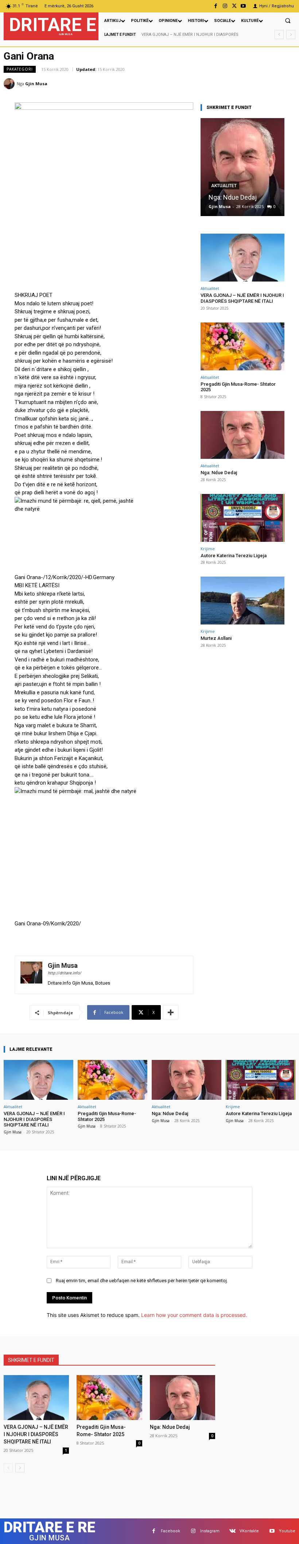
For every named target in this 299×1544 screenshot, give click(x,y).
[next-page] (19, 1467)
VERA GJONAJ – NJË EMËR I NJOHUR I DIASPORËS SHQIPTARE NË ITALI (242, 298)
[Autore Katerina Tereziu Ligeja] (242, 518)
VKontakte (249, 1531)
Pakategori (20, 69)
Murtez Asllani (216, 638)
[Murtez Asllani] (242, 600)
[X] (234, 6)
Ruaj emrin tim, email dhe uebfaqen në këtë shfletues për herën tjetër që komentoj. (142, 1280)
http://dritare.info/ (64, 973)
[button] (287, 20)
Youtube (287, 1531)
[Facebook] (215, 6)
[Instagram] (224, 6)
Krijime (208, 549)
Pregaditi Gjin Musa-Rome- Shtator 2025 (238, 387)
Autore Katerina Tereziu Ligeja (234, 555)
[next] (290, 34)
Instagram (210, 1531)
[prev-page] (8, 1467)
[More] (170, 1012)
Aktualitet (224, 185)
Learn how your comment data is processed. (194, 1315)
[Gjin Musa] (10, 83)
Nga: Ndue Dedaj (233, 197)
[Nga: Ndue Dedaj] (242, 167)
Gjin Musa (36, 83)
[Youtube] (243, 6)
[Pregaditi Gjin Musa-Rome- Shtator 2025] (242, 346)
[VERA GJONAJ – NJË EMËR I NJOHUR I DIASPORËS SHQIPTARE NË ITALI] (242, 258)
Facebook (170, 1531)
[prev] (279, 34)
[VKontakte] (232, 1531)
